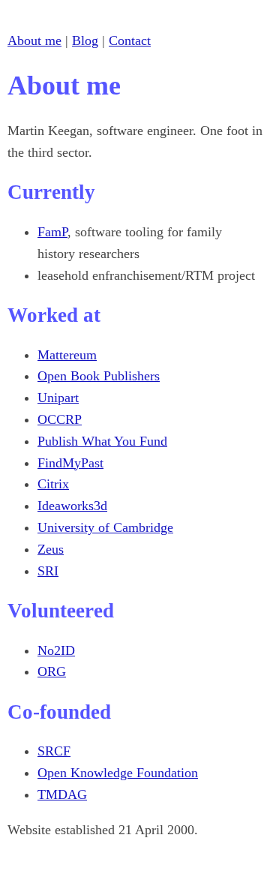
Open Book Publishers (99, 375)
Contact (130, 40)
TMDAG (62, 794)
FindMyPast (71, 462)
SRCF (54, 750)
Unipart (58, 397)
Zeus (51, 549)
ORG (52, 671)
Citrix (53, 483)
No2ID (56, 650)
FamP (53, 231)
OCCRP (60, 419)
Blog (85, 40)
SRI (48, 570)
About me (35, 40)
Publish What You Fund (102, 441)
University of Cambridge (105, 527)
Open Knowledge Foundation (118, 772)
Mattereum (67, 354)
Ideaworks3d (72, 505)
